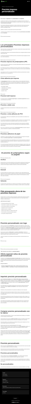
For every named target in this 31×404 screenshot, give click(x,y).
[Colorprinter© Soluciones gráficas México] (4, 1)
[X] (18, 402)
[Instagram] (15, 402)
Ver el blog (4, 392)
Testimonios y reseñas (5, 382)
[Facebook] (12, 402)
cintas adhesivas (4, 81)
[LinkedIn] (13, 402)
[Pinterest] (17, 402)
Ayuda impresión (5, 374)
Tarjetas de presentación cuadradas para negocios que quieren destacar (12, 387)
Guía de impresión (5, 375)
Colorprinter (3, 6)
